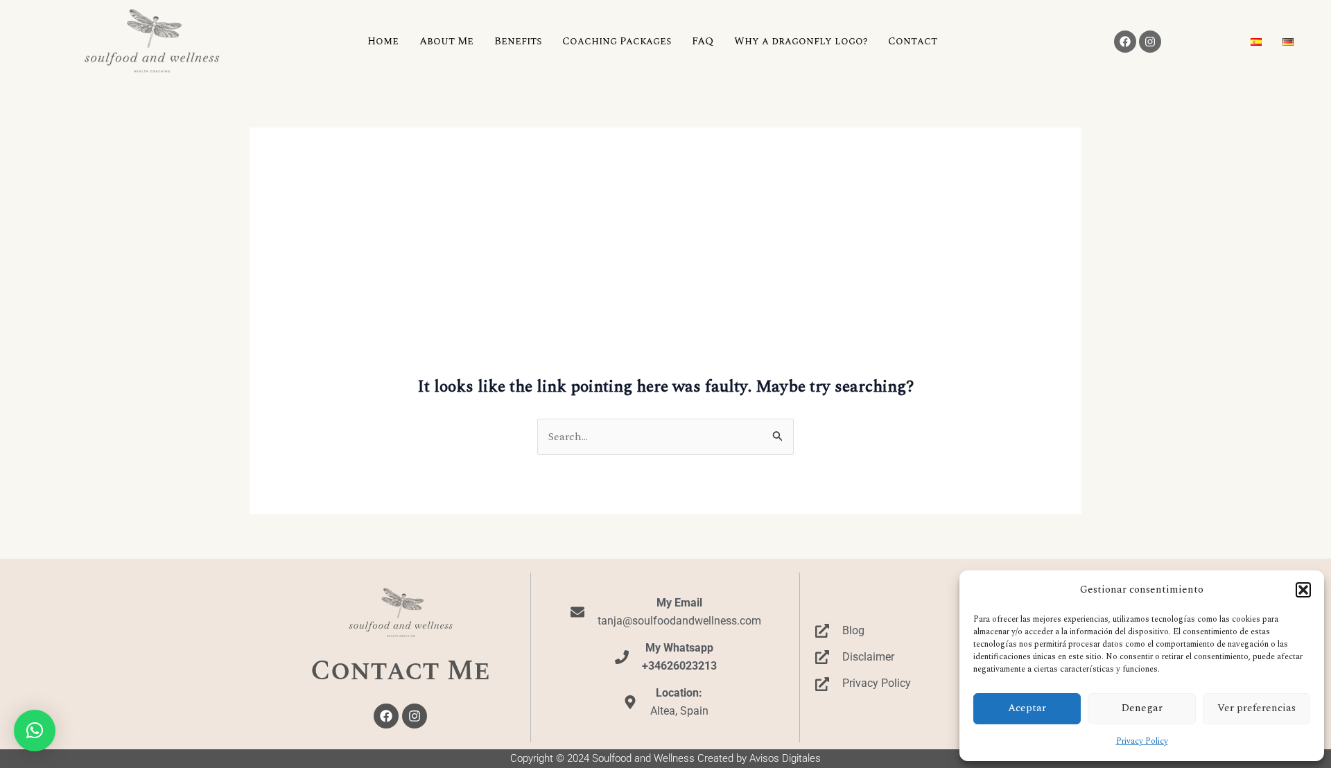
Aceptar (1027, 708)
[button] (1303, 590)
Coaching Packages (616, 41)
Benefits (517, 41)
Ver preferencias (1256, 708)
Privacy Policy (1142, 741)
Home (383, 41)
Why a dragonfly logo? (800, 41)
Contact (912, 41)
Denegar (1142, 708)
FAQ (702, 41)
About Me (446, 41)
